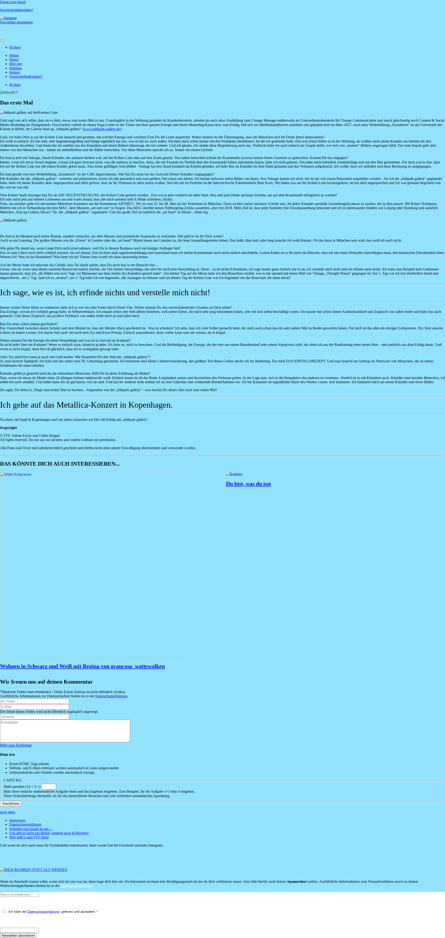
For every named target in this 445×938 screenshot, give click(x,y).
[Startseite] (8, 18)
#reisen (14, 72)
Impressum (17, 820)
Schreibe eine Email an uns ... (31, 829)
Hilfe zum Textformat (16, 745)
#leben (14, 55)
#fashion (15, 68)
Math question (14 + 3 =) (22, 787)
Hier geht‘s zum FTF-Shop (29, 837)
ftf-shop (15, 47)
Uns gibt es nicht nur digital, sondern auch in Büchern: (49, 833)
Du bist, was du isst (248, 484)
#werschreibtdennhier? (16, 10)
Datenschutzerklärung (111, 696)
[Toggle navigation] (2, 40)
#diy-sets (15, 64)
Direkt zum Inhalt (13, 2)
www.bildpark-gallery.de (102, 129)
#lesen (14, 60)
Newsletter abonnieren (16, 22)
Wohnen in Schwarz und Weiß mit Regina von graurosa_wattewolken (82, 666)
